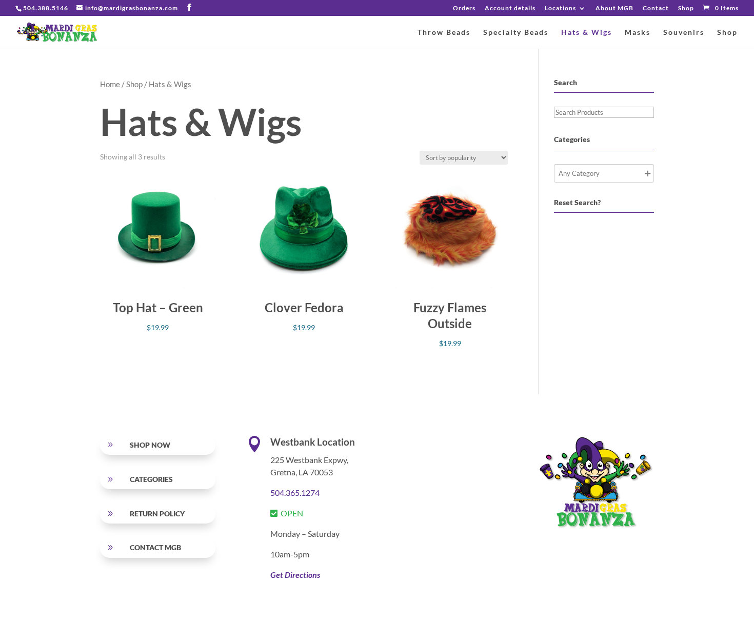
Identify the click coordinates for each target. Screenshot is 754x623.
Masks (637, 32)
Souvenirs (683, 32)
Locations (560, 8)
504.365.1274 (295, 492)
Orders (464, 8)
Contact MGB (155, 547)
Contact (656, 8)
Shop (686, 8)
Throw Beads (444, 32)
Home (110, 84)
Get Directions (295, 574)
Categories (151, 479)
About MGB (614, 8)
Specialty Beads (515, 32)
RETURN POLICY (157, 513)
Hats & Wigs (586, 32)
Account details (510, 8)
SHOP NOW (150, 444)
